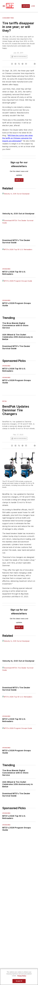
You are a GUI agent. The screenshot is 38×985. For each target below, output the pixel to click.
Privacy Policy (21, 975)
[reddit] (22, 64)
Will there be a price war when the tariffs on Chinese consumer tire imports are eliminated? (17, 138)
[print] (35, 64)
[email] (26, 64)
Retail (4, 401)
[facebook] (12, 64)
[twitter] (19, 64)
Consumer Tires (8, 18)
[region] (19, 977)
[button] (3, 6)
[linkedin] (15, 64)
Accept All (19, 981)
